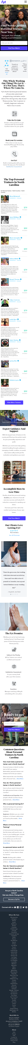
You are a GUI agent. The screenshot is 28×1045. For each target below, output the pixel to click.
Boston (14, 925)
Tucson (14, 1005)
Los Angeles (14, 960)
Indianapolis (14, 950)
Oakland (14, 977)
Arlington (14, 919)
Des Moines (14, 940)
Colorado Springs (14, 934)
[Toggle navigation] (25, 1)
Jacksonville (14, 952)
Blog (14, 1042)
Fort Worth (14, 945)
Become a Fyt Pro (14, 899)
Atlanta (14, 920)
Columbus (14, 935)
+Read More (4, 213)
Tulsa (14, 1007)
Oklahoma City (14, 978)
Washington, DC (14, 1010)
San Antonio (14, 993)
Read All (6, 73)
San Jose (14, 998)
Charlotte (14, 927)
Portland (14, 988)
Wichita (14, 1012)
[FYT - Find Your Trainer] (3, 2)
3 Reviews (19, 281)
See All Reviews (14, 535)
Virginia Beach (14, 1008)
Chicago (14, 930)
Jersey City (14, 954)
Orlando (14, 982)
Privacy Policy (14, 1039)
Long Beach (14, 959)
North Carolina (16, 191)
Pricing (14, 1034)
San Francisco (14, 997)
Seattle (14, 1000)
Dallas (14, 937)
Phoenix (14, 985)
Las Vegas (14, 957)
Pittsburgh (14, 987)
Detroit (14, 942)
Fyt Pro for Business (14, 1023)
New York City (14, 975)
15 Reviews (19, 198)
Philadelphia (14, 983)
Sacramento (14, 992)
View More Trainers (14, 402)
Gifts (14, 1035)
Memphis (14, 965)
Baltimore (14, 924)
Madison (14, 964)
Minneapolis (14, 972)
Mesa (14, 967)
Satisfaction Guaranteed (14, 167)
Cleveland (14, 932)
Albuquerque (14, 917)
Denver (14, 939)
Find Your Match (14, 48)
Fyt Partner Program (14, 1026)
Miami (14, 968)
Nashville (14, 973)
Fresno (14, 947)
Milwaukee (14, 970)
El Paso (14, 944)
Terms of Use (14, 1040)
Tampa (14, 1003)
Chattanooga (14, 929)
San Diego (14, 995)
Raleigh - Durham (14, 990)
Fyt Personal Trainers (6, 191)
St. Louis (14, 1002)
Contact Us (14, 1037)
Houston (14, 949)
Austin (14, 922)
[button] (4, 67)
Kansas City (14, 955)
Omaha (14, 980)
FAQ (14, 1032)
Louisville (14, 962)
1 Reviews (19, 218)
